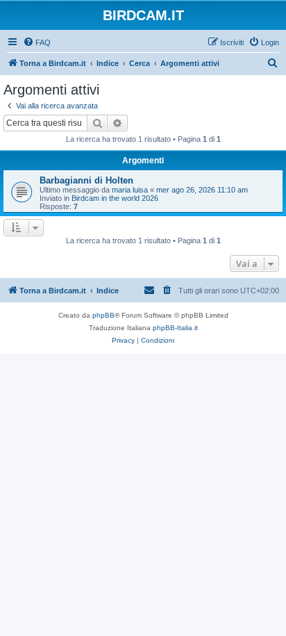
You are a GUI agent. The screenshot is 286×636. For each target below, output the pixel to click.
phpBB (103, 315)
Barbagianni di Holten (86, 180)
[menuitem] (37, 42)
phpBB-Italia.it (175, 328)
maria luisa (130, 190)
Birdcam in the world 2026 (115, 198)
